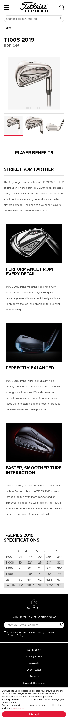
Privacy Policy (34, 656)
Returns (34, 676)
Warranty (34, 663)
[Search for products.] (60, 18)
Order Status (34, 669)
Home (7, 27)
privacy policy (17, 708)
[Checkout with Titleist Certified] (61, 7)
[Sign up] (61, 624)
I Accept (34, 714)
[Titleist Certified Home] (34, 7)
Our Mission (34, 649)
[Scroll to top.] (34, 602)
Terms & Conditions (34, 683)
